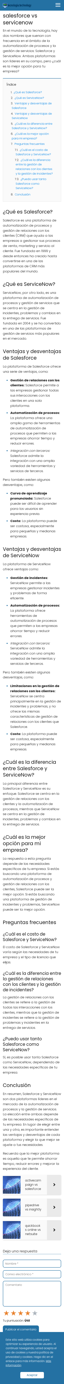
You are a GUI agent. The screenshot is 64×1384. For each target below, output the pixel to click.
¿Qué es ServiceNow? (29, 98)
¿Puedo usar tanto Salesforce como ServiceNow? (31, 183)
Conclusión (22, 194)
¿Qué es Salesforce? (28, 92)
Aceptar (32, 1375)
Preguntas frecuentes (30, 144)
